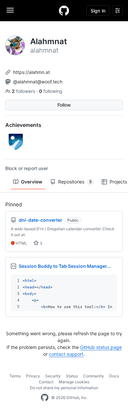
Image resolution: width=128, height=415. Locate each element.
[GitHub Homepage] (45, 397)
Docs (114, 375)
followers (24, 91)
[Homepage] (64, 10)
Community (93, 375)
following (50, 91)
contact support (66, 354)
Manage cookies (74, 381)
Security (53, 375)
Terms (15, 375)
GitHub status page (101, 347)
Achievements (23, 125)
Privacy (33, 375)
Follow (64, 105)
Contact (46, 381)
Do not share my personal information (64, 387)
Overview (31, 181)
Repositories (75, 181)
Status (72, 375)
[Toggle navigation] (10, 10)
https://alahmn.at (31, 72)
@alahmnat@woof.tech (37, 81)
